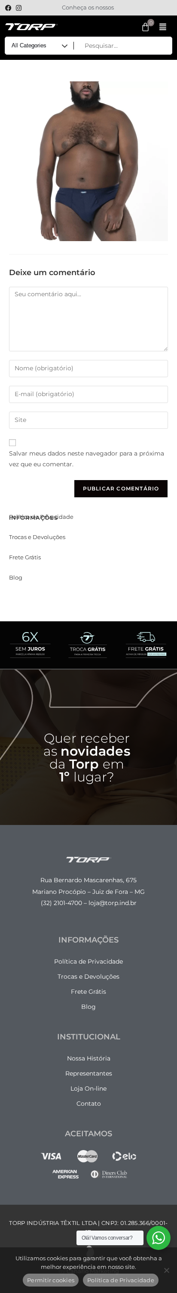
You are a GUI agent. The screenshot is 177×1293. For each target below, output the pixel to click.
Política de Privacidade (41, 516)
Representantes (88, 1073)
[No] (166, 1270)
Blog (15, 577)
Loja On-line (88, 1088)
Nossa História (88, 1058)
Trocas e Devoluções (37, 536)
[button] (162, 27)
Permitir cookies (50, 1280)
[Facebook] (8, 8)
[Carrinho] (146, 27)
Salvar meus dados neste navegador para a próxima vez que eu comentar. (86, 459)
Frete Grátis (25, 557)
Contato (88, 1103)
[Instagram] (18, 8)
